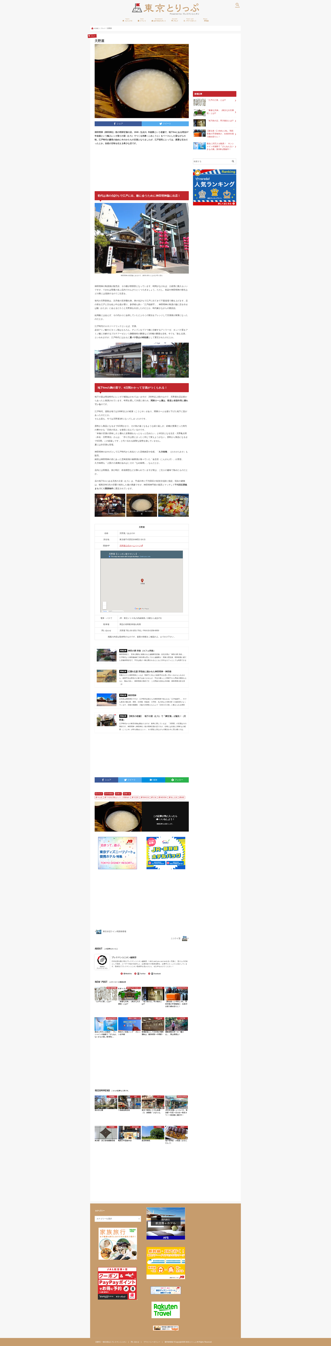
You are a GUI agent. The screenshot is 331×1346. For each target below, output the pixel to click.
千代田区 (110, 794)
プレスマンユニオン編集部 (124, 957)
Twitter (142, 974)
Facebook (157, 974)
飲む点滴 (174, 797)
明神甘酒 (146, 797)
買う (119, 794)
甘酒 (154, 797)
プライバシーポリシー (152, 1342)
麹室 (182, 797)
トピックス (128, 20)
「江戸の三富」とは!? (216, 100)
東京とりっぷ (191, 1342)
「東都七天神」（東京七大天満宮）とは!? (220, 111)
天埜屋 (136, 797)
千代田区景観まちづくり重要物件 (118, 797)
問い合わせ (135, 1342)
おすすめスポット (159, 20)
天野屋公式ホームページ (130, 546)
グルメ (175, 20)
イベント (143, 20)
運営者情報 (169, 1342)
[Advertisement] (117, 167)
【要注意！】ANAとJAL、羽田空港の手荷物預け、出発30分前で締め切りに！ (220, 134)
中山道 (99, 797)
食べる (128, 794)
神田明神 (163, 797)
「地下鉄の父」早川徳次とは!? (220, 121)
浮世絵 (206, 20)
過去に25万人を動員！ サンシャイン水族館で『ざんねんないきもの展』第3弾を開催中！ (220, 146)
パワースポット (191, 20)
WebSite (128, 974)
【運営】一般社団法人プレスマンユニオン (111, 1342)
